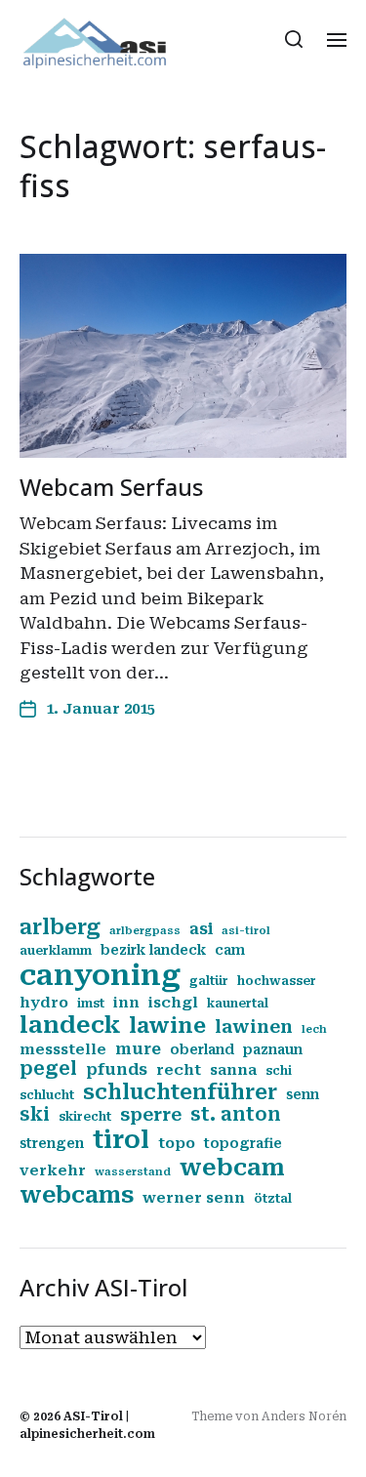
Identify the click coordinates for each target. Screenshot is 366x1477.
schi (278, 1071)
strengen (52, 1143)
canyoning (100, 975)
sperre (151, 1114)
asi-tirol (246, 930)
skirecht (85, 1117)
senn (302, 1094)
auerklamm (56, 951)
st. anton (235, 1115)
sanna (233, 1070)
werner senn (193, 1198)
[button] (294, 39)
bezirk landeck (153, 950)
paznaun (273, 1049)
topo (176, 1143)
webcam (232, 1167)
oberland (202, 1049)
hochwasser (276, 981)
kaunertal (237, 1003)
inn (126, 1002)
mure (138, 1049)
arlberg (60, 927)
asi (201, 929)
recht (178, 1070)
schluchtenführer (180, 1092)
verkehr (53, 1170)
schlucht (47, 1095)
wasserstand (133, 1172)
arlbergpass (145, 930)
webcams (77, 1195)
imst (90, 1003)
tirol (121, 1140)
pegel (48, 1069)
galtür (208, 981)
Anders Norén (304, 1416)
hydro (44, 1002)
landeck (70, 1025)
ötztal (273, 1199)
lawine (167, 1025)
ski (35, 1115)
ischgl (173, 1002)
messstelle (63, 1049)
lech (314, 1029)
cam (230, 950)
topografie (243, 1143)
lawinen (254, 1026)
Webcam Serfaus (111, 487)
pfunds (116, 1069)
